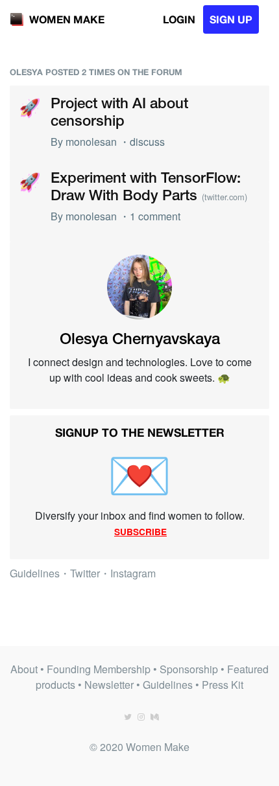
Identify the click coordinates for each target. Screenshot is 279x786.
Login (179, 19)
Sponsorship (189, 669)
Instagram (133, 573)
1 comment (155, 216)
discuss (147, 141)
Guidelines (35, 573)
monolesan (91, 141)
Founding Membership (99, 669)
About (24, 669)
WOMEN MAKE (66, 19)
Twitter (85, 573)
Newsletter (109, 684)
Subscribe (140, 532)
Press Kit (222, 684)
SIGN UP (231, 19)
